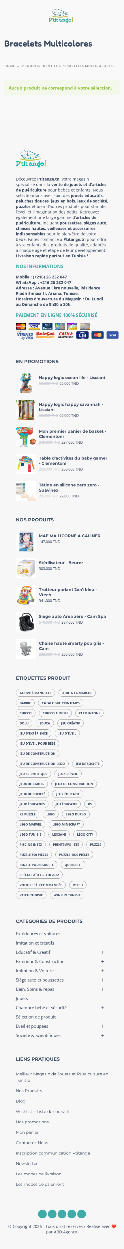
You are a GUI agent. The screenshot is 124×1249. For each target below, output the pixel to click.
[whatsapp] (62, 1214)
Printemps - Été (66, 844)
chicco (26, 713)
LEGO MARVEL (31, 824)
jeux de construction (74, 784)
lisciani (59, 834)
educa (45, 723)
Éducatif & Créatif (33, 952)
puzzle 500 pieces (34, 854)
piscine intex (31, 844)
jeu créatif (70, 723)
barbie (25, 703)
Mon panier (27, 1132)
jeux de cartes (32, 784)
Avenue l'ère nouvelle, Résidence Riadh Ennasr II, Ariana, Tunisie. (58, 290)
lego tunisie (30, 834)
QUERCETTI (73, 865)
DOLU (24, 723)
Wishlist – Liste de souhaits (43, 1111)
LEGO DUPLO (76, 814)
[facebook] (42, 1214)
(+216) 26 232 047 (50, 277)
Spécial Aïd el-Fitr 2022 (39, 875)
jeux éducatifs (32, 804)
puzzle (95, 844)
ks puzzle (27, 814)
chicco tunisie (55, 713)
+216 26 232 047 (55, 282)
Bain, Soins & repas (35, 989)
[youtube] (71, 1214)
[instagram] (52, 1214)
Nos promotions (32, 1122)
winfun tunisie (67, 895)
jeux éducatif (68, 794)
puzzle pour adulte (37, 865)
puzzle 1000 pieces (74, 854)
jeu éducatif (66, 804)
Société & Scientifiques (38, 1035)
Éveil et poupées (32, 1026)
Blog (21, 1101)
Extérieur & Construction (40, 961)
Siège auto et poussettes (40, 979)
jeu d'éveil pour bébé (37, 743)
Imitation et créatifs (35, 942)
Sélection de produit (36, 1016)
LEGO (50, 814)
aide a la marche (77, 693)
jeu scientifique (33, 774)
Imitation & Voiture (35, 970)
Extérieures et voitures (38, 933)
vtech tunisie (31, 895)
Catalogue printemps (61, 703)
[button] (10, 17)
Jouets (22, 998)
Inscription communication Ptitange (53, 1153)
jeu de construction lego (42, 763)
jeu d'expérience (34, 733)
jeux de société (32, 794)
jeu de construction (38, 753)
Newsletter (27, 1163)
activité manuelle (35, 693)
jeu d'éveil (67, 733)
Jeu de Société (87, 763)
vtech (78, 885)
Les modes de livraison (38, 1173)
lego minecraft (66, 824)
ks (90, 804)
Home (9, 66)
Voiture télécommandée (41, 885)
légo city (85, 834)
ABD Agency (65, 1232)
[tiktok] (81, 1214)
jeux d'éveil (68, 774)
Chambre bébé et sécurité (41, 1007)
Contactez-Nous (32, 1142)
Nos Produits (29, 1090)
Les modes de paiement (40, 1184)
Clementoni (89, 713)
